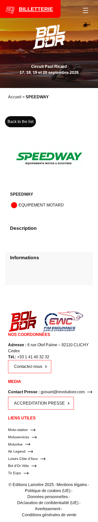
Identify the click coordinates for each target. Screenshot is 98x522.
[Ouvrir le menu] (85, 10)
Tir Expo (14, 473)
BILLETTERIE (36, 9)
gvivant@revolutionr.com (63, 392)
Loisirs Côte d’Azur (23, 459)
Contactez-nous (28, 366)
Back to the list (20, 121)
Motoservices (18, 437)
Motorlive (15, 444)
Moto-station (18, 430)
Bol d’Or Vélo (18, 466)
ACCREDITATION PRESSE (39, 403)
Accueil (14, 97)
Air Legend (16, 451)
